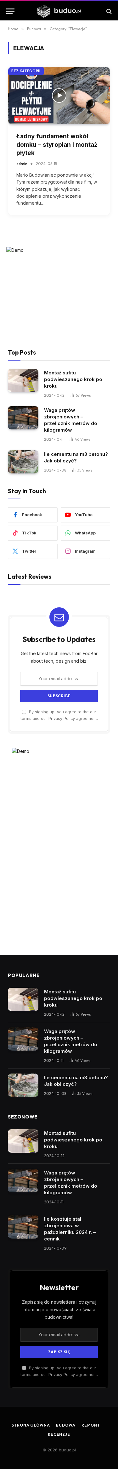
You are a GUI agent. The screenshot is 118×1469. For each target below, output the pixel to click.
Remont (90, 1425)
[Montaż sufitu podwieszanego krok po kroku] (23, 380)
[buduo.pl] (59, 11)
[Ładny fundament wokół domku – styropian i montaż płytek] (59, 95)
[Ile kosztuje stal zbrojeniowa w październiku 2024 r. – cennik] (23, 1227)
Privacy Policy (61, 718)
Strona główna (31, 1425)
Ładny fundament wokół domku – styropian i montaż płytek (57, 145)
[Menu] (10, 11)
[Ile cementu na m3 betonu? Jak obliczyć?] (23, 462)
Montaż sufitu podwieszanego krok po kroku (73, 379)
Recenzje (59, 1434)
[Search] (108, 11)
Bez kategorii (26, 71)
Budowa (65, 1425)
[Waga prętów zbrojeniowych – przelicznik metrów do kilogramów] (23, 418)
